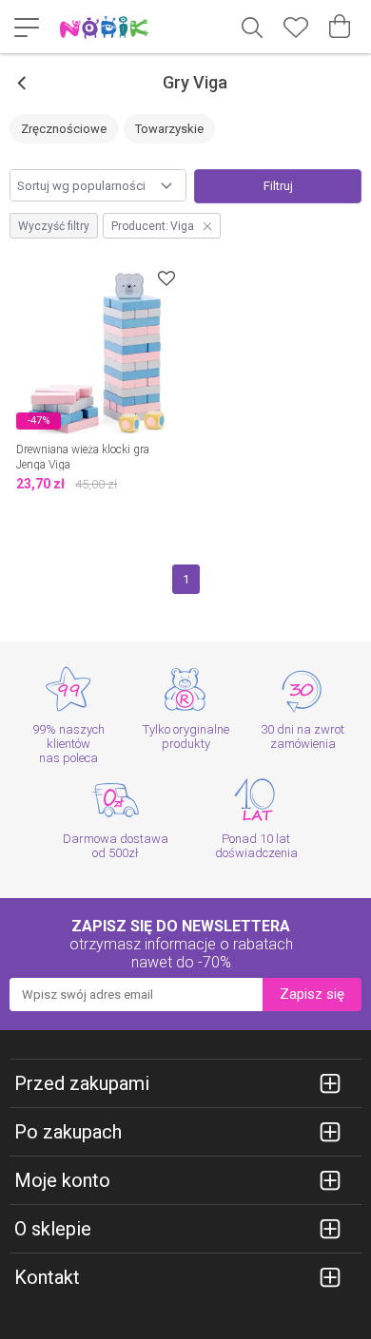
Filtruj (278, 186)
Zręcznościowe (64, 129)
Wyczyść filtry (53, 226)
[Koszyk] (339, 26)
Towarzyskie (169, 129)
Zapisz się (312, 994)
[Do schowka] (166, 278)
